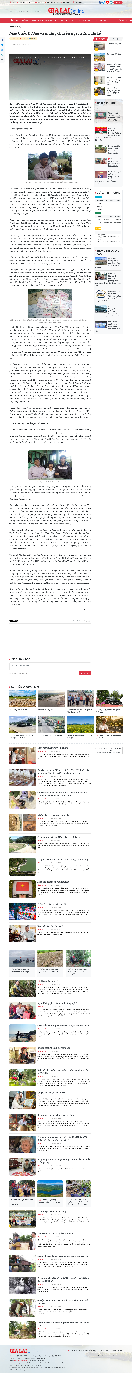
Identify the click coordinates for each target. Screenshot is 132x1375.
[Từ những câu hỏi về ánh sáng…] (22, 1219)
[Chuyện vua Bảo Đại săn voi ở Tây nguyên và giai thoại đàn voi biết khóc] (22, 1285)
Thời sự (17, 20)
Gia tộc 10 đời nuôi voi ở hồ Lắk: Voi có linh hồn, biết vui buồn (62, 1302)
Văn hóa (99, 20)
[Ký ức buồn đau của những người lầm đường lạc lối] (80, 698)
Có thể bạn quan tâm (25, 686)
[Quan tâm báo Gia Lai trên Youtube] (107, 2)
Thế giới (25, 20)
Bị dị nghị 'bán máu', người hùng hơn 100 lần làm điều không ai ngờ (63, 1161)
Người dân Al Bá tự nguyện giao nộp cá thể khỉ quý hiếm (114, 162)
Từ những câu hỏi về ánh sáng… (52, 1211)
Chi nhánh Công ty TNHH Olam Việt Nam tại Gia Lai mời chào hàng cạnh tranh (108, 296)
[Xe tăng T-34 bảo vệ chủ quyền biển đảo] (109, 698)
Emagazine (66, 2)
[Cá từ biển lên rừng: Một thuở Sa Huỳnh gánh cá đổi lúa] (22, 1033)
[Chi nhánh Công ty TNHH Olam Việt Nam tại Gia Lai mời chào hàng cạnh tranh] (101, 294)
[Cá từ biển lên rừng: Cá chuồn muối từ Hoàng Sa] (22, 958)
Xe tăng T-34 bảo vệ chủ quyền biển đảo (108, 711)
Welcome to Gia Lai (53, 2)
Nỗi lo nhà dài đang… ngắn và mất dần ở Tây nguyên (62, 1256)
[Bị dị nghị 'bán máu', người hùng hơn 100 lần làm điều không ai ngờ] (22, 1167)
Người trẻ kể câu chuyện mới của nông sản (80, 736)
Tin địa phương (107, 102)
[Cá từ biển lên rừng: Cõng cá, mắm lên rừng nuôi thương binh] (78, 958)
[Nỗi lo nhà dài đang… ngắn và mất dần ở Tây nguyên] (22, 1263)
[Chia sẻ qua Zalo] (2, 44)
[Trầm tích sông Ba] (99, 46)
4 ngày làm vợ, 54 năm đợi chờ (52, 1093)
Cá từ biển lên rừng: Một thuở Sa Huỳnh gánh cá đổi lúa (64, 1025)
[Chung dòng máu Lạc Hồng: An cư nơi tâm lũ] (22, 844)
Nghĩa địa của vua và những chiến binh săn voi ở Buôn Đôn (63, 1324)
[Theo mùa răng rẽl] (22, 988)
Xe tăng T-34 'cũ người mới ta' (50, 735)
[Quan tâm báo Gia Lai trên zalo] (103, 2)
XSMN (119, 748)
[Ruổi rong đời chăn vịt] (99, 57)
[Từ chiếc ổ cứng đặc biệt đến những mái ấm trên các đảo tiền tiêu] (22, 1188)
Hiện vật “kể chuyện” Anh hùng (52, 748)
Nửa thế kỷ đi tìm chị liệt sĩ (50, 926)
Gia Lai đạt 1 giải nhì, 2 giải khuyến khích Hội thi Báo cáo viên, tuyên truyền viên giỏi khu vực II (108, 178)
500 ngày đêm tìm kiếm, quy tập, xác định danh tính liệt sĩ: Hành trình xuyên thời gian (77, 1202)
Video (13, 2)
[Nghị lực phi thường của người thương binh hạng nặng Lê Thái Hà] (22, 1077)
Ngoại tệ (98, 212)
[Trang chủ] (11, 20)
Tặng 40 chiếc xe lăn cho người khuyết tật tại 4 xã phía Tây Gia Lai (108, 117)
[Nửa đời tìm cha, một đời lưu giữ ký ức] (109, 724)
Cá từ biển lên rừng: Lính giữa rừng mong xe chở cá (49, 970)
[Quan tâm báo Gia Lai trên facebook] (100, 2)
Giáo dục (64, 20)
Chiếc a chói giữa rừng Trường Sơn (53, 1048)
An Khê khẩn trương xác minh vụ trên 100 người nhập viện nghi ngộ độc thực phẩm (108, 69)
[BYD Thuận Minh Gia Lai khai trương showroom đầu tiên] (101, 324)
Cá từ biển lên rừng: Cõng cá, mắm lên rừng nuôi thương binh (77, 971)
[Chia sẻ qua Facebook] (2, 40)
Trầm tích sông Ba (114, 44)
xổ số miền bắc (99, 748)
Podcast (40, 2)
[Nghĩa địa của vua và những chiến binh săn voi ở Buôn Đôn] (22, 1330)
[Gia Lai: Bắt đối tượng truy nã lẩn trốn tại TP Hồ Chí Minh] (99, 91)
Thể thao (120, 20)
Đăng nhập (118, 2)
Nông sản (98, 197)
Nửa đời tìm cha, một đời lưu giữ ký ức (109, 736)
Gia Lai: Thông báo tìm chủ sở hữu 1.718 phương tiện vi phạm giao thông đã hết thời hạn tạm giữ (108, 279)
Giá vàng (98, 228)
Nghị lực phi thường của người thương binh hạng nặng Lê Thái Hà (63, 1071)
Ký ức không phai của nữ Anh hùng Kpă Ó (57, 1003)
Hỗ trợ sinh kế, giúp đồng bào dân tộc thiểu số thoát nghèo (114, 149)
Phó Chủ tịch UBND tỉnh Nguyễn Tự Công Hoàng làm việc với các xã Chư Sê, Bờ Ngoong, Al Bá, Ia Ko (108, 134)
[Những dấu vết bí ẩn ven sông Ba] (22, 822)
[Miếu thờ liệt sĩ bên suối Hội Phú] (22, 889)
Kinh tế (56, 20)
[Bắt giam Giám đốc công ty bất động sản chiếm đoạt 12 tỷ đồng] (99, 80)
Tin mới (116, 39)
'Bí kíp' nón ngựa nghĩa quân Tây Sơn (55, 1115)
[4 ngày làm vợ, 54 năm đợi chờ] (22, 1100)
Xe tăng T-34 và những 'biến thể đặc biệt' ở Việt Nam (22, 736)
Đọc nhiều (100, 39)
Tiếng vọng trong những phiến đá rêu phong (49, 1201)
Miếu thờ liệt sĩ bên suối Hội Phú (53, 882)
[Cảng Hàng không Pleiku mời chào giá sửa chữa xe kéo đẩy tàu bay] (101, 261)
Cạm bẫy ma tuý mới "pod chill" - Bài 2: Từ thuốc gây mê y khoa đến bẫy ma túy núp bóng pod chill (63, 771)
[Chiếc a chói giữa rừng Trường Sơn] (22, 1055)
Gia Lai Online (23, 1350)
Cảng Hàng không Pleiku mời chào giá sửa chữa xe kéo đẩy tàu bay (108, 263)
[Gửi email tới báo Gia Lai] (111, 2)
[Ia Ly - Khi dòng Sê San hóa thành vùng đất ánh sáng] (22, 867)
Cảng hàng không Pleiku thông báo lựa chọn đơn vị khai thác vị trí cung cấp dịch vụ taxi (108, 311)
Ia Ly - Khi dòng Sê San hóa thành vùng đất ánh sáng (62, 859)
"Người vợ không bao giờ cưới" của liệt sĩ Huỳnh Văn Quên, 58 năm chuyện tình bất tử (62, 1138)
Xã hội (113, 20)
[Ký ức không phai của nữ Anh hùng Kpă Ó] (22, 1010)
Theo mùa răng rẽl (49, 981)
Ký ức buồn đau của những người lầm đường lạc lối (80, 711)
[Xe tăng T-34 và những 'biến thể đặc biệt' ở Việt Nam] (22, 724)
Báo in (31, 2)
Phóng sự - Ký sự (15, 27)
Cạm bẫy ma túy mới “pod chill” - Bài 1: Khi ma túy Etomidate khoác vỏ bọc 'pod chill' (62, 794)
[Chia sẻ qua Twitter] (2, 49)
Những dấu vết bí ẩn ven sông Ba (53, 815)
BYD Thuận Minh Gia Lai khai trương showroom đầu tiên (107, 326)
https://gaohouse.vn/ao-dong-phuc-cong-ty (108, 752)
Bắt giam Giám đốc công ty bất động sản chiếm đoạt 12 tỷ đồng (114, 81)
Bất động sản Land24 (110, 748)
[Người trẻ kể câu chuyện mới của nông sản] (80, 724)
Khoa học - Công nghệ (86, 20)
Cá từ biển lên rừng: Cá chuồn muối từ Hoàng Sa (20, 970)
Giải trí (106, 20)
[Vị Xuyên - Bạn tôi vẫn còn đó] (22, 911)
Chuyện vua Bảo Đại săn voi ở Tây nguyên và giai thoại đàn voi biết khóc (63, 1279)
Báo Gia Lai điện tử (66, 11)
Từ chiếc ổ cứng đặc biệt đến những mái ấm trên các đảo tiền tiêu (22, 1202)
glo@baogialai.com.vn (20, 1360)
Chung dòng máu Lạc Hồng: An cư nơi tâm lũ (59, 837)
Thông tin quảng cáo (108, 252)
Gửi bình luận (85, 673)
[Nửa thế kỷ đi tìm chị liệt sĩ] (22, 933)
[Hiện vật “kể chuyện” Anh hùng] (22, 755)
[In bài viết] (2, 59)
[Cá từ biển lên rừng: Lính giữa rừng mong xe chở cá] (50, 958)
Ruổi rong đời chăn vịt (114, 55)
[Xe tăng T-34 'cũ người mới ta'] (51, 724)
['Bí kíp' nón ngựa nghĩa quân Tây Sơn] (22, 1122)
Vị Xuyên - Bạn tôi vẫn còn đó (51, 904)
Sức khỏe (72, 20)
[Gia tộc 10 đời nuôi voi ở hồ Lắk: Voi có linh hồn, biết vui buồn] (22, 1308)
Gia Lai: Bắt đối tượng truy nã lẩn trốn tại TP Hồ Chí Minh (113, 91)
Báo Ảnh (22, 2)
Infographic (78, 2)
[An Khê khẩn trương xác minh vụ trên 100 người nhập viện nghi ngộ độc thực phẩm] (99, 67)
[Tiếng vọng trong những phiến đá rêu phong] (50, 1188)
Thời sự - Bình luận (45, 20)
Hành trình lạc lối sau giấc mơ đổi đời (55, 1233)
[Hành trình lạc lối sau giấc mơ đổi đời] (22, 1241)
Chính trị (33, 20)
